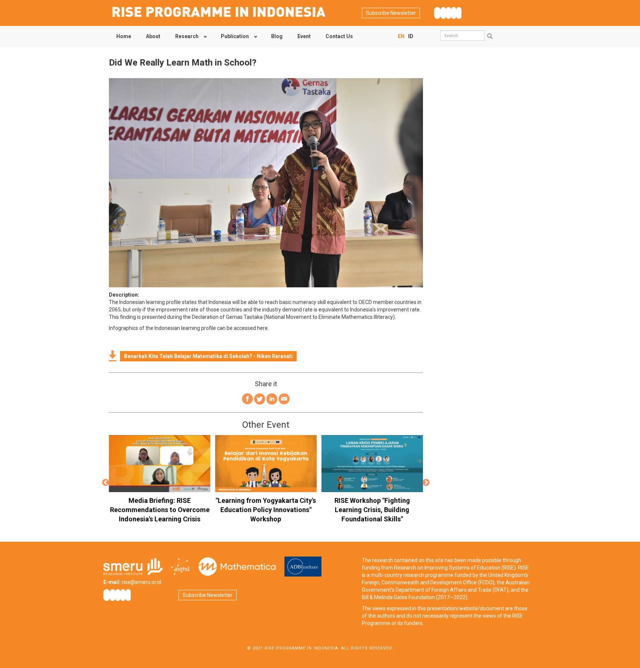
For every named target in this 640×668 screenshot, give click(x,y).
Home (123, 36)
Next (426, 483)
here (262, 328)
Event (304, 36)
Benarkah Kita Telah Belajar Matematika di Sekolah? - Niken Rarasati (208, 356)
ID (410, 36)
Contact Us (339, 36)
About (153, 36)
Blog (277, 36)
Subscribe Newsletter (391, 13)
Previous (105, 483)
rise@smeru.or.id (141, 582)
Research (187, 36)
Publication (235, 36)
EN (401, 36)
